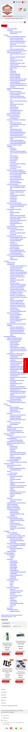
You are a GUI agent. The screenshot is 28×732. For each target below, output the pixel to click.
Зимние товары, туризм (12, 609)
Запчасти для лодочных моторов (14, 203)
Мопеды (9, 405)
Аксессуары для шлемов (15, 479)
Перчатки (12, 556)
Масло (11, 210)
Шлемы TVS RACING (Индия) (16, 575)
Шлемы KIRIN (13, 576)
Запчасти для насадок (15, 534)
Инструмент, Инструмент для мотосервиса (16, 543)
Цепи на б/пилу (13, 165)
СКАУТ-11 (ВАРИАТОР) (14, 344)
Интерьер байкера (14, 510)
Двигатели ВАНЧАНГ (14, 316)
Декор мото (12, 490)
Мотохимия (12, 225)
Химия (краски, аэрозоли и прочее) (18, 217)
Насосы (11, 214)
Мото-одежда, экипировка (13, 587)
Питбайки (9, 426)
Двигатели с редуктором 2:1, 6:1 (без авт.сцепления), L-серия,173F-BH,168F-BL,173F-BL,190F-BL (18, 292)
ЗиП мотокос (13, 162)
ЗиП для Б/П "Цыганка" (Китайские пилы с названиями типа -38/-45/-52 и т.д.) (18, 153)
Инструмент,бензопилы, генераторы (15, 537)
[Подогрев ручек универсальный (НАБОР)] (21, 665)
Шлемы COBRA (13, 568)
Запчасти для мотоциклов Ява (16, 49)
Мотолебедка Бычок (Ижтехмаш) (14, 400)
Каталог (11, 615)
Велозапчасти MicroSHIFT (15, 458)
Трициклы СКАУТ (13, 345)
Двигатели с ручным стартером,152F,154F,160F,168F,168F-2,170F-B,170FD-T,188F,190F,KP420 (18, 285)
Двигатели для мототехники (13, 312)
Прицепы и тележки (11, 429)
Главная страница (5, 615)
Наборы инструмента (11, 551)
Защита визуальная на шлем (16, 518)
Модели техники (14, 473)
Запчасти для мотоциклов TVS (13, 113)
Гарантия (3, 700)
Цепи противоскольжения (16, 253)
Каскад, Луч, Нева (14, 126)
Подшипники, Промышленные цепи (18, 220)
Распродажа (10, 30)
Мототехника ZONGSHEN (15, 418)
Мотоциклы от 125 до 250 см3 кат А (18, 415)
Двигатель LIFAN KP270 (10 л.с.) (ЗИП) (18, 79)
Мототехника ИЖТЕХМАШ (10, 336)
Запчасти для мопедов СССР (13, 115)
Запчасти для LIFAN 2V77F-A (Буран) (18, 66)
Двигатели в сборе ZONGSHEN (16, 327)
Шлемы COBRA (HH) (14, 570)
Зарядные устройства (14, 212)
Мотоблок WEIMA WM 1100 (16, 130)
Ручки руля (12, 495)
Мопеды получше (14, 410)
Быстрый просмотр (7, 652)
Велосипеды (10, 435)
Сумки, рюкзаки (13, 601)
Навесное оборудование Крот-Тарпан (18, 137)
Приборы (12, 521)
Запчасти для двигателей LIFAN (14, 52)
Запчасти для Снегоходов (12, 184)
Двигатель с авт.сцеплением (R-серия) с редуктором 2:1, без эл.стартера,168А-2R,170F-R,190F (17, 302)
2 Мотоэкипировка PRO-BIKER (16, 603)
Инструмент (6, 531)
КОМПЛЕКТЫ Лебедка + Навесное (17, 402)
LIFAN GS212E (13, 71)
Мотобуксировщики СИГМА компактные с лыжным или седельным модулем (16, 363)
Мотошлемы (10, 559)
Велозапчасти (10, 444)
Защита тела (13, 589)
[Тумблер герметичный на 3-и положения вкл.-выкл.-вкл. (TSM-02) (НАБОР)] (7, 636)
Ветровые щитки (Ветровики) (13, 507)
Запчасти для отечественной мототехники (16, 36)
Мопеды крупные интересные (16, 408)
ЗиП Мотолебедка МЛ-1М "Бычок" (18, 124)
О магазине (4, 697)
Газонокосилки (13, 149)
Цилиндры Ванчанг (14, 107)
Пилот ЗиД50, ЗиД (14, 118)
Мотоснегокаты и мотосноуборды (17, 386)
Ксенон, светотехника (15, 523)
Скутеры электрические (15, 422)
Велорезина (12, 451)
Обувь (11, 584)
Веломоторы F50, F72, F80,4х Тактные (15, 441)
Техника (6, 404)
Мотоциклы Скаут (14, 342)
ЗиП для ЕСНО (13, 168)
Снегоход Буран (13, 198)
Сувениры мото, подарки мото (13, 509)
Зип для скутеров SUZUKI (15, 176)
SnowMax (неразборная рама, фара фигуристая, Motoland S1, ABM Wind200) (18, 192)
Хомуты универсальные (15, 218)
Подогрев (12, 529)
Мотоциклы (9, 413)
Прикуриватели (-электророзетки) (17, 528)
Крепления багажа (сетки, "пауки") (18, 491)
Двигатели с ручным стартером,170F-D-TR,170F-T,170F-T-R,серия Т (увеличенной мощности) (18, 267)
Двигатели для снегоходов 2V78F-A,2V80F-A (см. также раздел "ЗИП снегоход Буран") (17, 307)
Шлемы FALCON (13, 561)
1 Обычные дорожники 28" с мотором (18, 462)
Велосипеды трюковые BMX (16, 440)
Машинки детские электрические (14, 430)
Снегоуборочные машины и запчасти (15, 427)
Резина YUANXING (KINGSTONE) (17, 250)
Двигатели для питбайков (16, 314)
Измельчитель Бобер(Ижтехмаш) (14, 338)
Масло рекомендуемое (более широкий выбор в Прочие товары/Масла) (17, 333)
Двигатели (6, 261)
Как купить (4, 692)
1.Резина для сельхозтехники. (16, 140)
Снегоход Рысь (13, 199)
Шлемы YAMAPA (13, 567)
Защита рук (9, 498)
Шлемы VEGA (13, 578)
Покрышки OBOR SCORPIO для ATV (17, 251)
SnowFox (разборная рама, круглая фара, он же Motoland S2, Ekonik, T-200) (17, 187)
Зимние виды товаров (15, 611)
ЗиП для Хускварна (14, 157)
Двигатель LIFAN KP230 (15, 75)
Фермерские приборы (12, 546)
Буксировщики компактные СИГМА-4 (18, 372)
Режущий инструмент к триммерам (18, 163)
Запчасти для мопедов (15, 94)
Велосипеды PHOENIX (12, 438)
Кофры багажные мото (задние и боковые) (16, 502)
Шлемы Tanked (13, 565)
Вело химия (12, 449)
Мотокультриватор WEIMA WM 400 (18, 141)
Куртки (11, 606)
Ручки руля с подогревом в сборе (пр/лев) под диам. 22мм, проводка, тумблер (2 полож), (7, 670)
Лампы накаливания (14, 221)
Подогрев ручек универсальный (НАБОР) (20, 672)
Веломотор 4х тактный (15, 116)
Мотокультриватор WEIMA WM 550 (18, 132)
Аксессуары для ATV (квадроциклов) (18, 485)
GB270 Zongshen (13, 68)
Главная (3, 689)
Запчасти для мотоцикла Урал (16, 39)
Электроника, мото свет (12, 517)
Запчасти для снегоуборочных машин (15, 254)
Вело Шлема (10, 608)
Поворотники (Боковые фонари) (17, 520)
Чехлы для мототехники (12, 504)
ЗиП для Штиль (13, 160)
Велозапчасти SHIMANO (15, 457)
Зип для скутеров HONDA (15, 174)
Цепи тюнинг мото (14, 108)
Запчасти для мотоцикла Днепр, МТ (18, 41)
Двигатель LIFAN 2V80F (15, 74)
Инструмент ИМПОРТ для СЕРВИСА (17, 545)
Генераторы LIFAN (11, 262)
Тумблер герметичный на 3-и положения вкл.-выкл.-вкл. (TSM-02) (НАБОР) (7, 644)
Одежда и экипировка (9, 553)
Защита (11, 583)
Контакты (3, 703)
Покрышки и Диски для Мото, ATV (14, 236)
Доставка (3, 695)
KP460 (11, 69)
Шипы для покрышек (14, 248)
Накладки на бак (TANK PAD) (16, 476)
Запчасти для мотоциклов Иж (16, 38)
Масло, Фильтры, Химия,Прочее (14, 209)
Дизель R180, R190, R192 (15, 123)
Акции (5, 27)
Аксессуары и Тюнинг (9, 463)
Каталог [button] (4, 25)
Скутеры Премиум (14, 424)
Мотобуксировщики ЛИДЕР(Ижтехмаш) (16, 353)
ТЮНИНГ (12, 496)
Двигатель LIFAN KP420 (15, 77)
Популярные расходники (15, 166)
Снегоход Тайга (13, 201)
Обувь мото (12, 594)
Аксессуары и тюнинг (11, 474)
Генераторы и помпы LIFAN (16, 539)
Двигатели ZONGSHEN (15, 317)
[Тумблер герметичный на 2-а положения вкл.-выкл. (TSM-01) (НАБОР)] (20, 635)
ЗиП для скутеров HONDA (15, 182)
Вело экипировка (11, 554)
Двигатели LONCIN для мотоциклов (18, 319)
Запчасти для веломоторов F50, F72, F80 (16, 443)
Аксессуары (12, 148)
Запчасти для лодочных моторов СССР (18, 204)
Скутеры (9, 421)
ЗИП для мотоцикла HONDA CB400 (17, 171)
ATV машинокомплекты (15, 341)
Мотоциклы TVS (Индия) (15, 416)
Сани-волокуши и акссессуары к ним (18, 396)
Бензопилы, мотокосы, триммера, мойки (16, 535)
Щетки (11, 480)
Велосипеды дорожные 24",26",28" (18, 437)
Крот (11, 127)
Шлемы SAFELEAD (14, 562)
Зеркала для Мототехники (13, 506)
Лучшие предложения (12, 28)
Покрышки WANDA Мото (15, 240)
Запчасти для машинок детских (17, 432)
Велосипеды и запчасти (9, 433)
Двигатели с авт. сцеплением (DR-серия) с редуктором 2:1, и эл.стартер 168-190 (18, 297)
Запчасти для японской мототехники (15, 170)
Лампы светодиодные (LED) (16, 223)
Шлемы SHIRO (13, 564)
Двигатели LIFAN (10, 264)
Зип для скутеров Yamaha (15, 177)
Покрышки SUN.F (14, 243)
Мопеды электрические (15, 411)
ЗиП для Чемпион (14, 159)
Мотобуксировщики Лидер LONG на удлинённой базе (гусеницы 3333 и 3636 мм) (18, 393)
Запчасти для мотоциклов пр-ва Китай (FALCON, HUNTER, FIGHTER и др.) (18, 98)
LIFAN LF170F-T (13, 72)
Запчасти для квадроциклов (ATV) (17, 93)
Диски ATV (12, 242)
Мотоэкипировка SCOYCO (12, 579)
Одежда (12, 557)
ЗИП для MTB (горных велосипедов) (18, 452)
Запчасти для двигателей (15, 91)
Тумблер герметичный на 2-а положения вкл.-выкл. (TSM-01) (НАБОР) (21, 642)
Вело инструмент (13, 448)
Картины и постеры (14, 512)
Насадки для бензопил (12, 532)
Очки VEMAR (13, 605)
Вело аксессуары (14, 446)
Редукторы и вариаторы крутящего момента (16, 50)
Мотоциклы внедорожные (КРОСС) (17, 419)
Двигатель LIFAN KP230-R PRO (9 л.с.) (18, 83)
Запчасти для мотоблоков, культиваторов (16, 119)
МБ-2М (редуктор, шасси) (15, 129)
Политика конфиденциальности (9, 705)
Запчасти (6, 35)
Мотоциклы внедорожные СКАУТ (14, 339)
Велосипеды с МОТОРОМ (12, 460)
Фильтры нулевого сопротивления (17, 215)
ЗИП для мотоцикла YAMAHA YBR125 (18, 173)
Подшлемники (13, 600)
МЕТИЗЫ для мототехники (16, 493)
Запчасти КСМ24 (13, 259)
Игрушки (9, 471)
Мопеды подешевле (14, 407)
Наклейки (12, 477)
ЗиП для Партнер (14, 155)
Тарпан (11, 138)
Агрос (11, 121)
